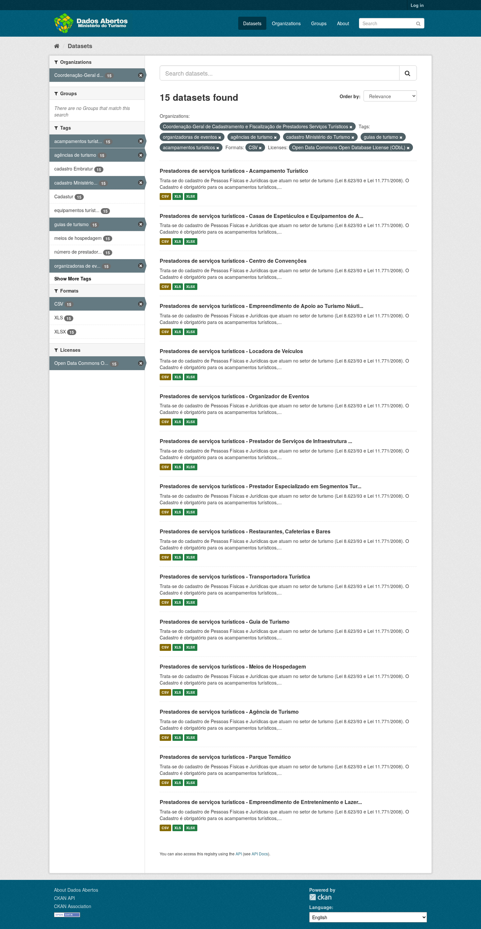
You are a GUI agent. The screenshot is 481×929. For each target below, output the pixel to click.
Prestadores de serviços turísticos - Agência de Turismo (229, 711)
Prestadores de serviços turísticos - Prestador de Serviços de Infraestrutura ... (256, 441)
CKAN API (64, 898)
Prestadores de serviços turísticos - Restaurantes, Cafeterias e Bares (245, 531)
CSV (165, 196)
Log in (417, 5)
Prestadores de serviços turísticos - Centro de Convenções (233, 260)
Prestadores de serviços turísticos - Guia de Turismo (225, 621)
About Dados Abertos (76, 889)
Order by (349, 96)
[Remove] (350, 126)
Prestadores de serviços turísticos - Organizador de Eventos (234, 396)
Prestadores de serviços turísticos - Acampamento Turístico (234, 170)
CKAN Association (72, 906)
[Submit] (418, 23)
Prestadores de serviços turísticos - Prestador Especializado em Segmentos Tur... (260, 486)
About (343, 23)
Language (320, 907)
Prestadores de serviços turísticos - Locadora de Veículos (231, 351)
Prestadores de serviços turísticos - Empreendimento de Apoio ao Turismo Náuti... (261, 306)
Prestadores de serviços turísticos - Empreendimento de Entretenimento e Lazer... (261, 802)
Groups (319, 23)
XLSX (190, 196)
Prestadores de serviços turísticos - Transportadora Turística (235, 576)
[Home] (57, 45)
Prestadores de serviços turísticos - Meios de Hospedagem (233, 666)
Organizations (286, 23)
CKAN (320, 897)
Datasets (252, 23)
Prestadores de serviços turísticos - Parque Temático (225, 756)
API (239, 853)
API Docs (260, 853)
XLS (177, 196)
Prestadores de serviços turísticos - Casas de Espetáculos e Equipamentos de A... (261, 216)
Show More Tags (72, 278)
